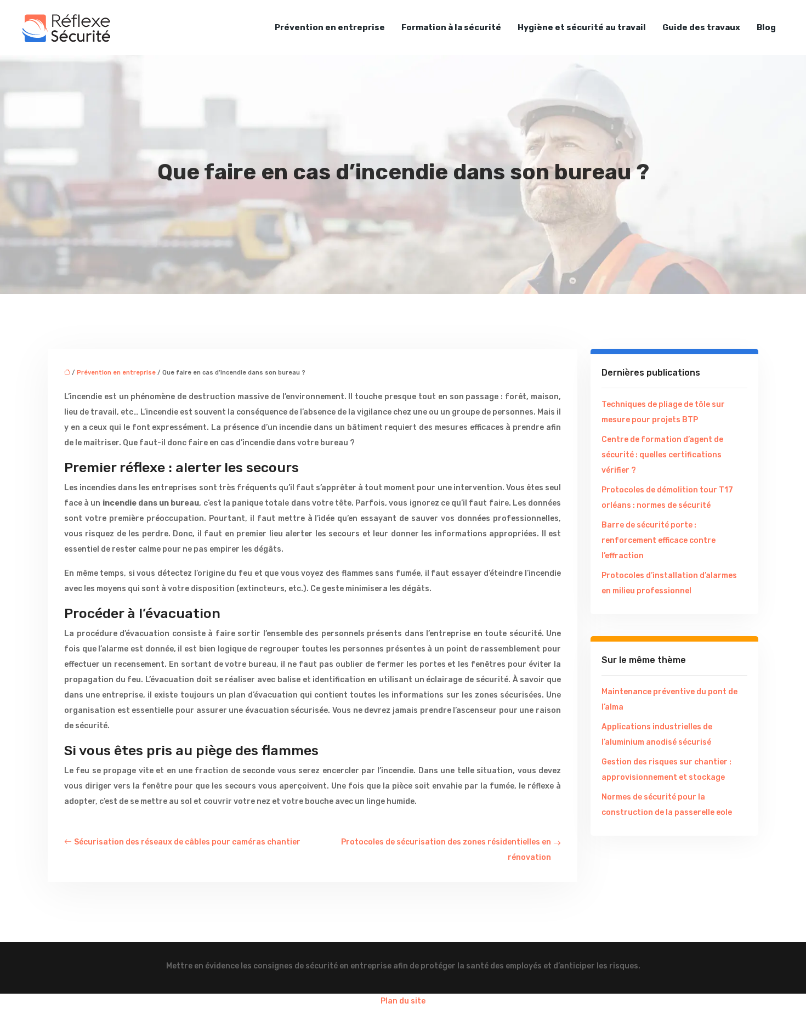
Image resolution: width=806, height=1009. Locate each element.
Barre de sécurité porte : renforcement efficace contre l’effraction (658, 540)
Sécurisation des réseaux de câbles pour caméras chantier (187, 842)
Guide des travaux (701, 27)
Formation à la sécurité (451, 27)
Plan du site (403, 1001)
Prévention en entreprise (330, 27)
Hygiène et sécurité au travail (582, 27)
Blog (766, 27)
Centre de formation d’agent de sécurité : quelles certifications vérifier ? (662, 455)
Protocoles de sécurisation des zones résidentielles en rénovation (446, 849)
